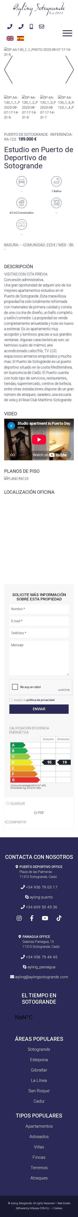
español (20, 37)
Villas (39, 1146)
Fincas (39, 1157)
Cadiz (39, 1101)
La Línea (39, 1080)
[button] (70, 70)
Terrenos (39, 1167)
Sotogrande (39, 1049)
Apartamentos (39, 1126)
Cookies (57, 1208)
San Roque (39, 1090)
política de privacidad (40, 700)
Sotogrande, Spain (39, 1017)
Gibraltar (39, 1070)
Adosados (39, 1136)
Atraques (39, 1178)
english (9, 37)
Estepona (39, 1059)
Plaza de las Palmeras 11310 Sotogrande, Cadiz (41, 872)
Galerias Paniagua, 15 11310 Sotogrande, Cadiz (41, 942)
